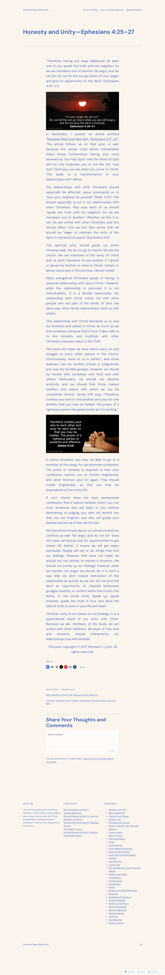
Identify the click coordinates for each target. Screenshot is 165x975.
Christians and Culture (119, 822)
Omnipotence (115, 877)
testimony (113, 916)
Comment (111, 751)
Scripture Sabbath (117, 900)
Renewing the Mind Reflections (85, 695)
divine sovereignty (117, 838)
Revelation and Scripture (120, 897)
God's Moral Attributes (119, 852)
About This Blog (90, 10)
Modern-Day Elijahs (118, 874)
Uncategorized (115, 919)
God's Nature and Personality (122, 855)
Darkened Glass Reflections (35, 10)
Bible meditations (53, 695)
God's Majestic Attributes (120, 848)
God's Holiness (115, 845)
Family (112, 842)
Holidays (113, 858)
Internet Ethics (115, 861)
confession (50, 700)
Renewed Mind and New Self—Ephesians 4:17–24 (82, 139)
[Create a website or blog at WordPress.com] (141, 944)
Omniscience (115, 884)
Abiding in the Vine (117, 809)
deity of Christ (115, 835)
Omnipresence (115, 881)
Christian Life (66, 695)
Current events (116, 832)
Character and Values (119, 816)
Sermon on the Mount (119, 903)
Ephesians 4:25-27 (63, 700)
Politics (112, 887)
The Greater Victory (73, 829)
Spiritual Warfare (134, 10)
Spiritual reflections (118, 910)
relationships (84, 700)
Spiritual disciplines (117, 907)
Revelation (113, 894)
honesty (75, 700)
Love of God (114, 864)
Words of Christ (116, 923)
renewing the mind (98, 700)
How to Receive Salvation (112, 10)
